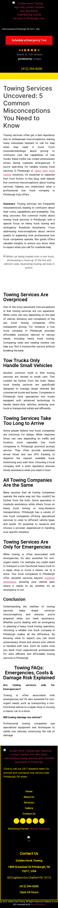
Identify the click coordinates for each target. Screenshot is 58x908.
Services (29, 802)
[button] (29, 76)
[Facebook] (16, 821)
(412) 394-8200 (29, 886)
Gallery (29, 808)
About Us (29, 797)
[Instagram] (35, 821)
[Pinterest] (42, 821)
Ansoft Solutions (40, 828)
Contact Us (29, 813)
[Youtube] (29, 821)
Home (29, 791)
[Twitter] (23, 821)
